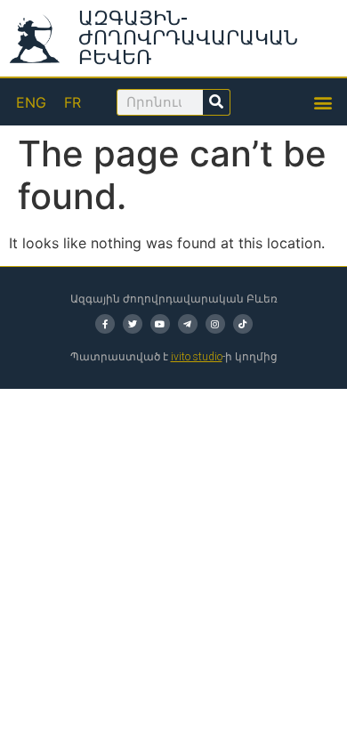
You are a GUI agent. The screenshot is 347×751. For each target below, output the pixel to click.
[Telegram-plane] (188, 324)
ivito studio (196, 357)
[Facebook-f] (105, 324)
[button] (323, 102)
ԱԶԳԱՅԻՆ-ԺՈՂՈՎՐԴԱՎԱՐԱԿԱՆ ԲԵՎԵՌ (188, 38)
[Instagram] (215, 324)
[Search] (216, 102)
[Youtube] (160, 324)
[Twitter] (132, 324)
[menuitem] (31, 102)
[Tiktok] (243, 324)
